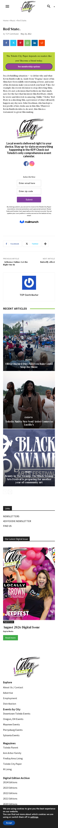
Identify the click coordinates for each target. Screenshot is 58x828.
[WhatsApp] (27, 43)
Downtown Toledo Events (16, 713)
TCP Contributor (12, 34)
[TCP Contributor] (29, 283)
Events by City (11, 709)
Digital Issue (8, 622)
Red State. (22, 20)
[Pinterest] (20, 43)
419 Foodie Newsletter (17, 521)
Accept (9, 823)
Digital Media (8, 631)
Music (12, 20)
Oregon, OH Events (13, 719)
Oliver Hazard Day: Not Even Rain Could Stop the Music (29, 365)
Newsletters (11, 516)
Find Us (7, 525)
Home (6, 20)
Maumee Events (11, 724)
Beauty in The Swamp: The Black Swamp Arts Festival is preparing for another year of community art (29, 479)
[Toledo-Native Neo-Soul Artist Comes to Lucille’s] (29, 400)
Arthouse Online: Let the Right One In (15, 263)
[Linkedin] (35, 43)
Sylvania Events (11, 735)
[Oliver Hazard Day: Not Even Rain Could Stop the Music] (29, 342)
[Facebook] (6, 43)
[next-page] (10, 492)
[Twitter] (13, 43)
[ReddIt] (42, 43)
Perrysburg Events (13, 729)
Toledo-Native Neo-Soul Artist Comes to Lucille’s (29, 423)
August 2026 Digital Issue (21, 627)
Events (29, 417)
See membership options (29, 66)
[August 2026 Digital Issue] (29, 584)
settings (34, 817)
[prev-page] (5, 492)
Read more (10, 637)
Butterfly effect (47, 262)
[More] (45, 244)
